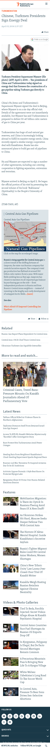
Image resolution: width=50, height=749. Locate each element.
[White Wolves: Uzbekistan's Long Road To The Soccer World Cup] (10, 675)
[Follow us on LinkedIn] (39, 716)
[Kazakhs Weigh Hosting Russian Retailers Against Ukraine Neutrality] (10, 585)
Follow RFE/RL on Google (31, 746)
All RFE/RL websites (9, 746)
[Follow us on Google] (21, 716)
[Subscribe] (9, 722)
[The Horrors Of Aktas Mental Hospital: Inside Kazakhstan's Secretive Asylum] (10, 534)
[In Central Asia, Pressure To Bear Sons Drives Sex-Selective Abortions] (10, 691)
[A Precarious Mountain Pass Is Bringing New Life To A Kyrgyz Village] (10, 661)
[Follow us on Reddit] (9, 716)
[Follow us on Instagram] (15, 716)
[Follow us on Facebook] (33, 716)
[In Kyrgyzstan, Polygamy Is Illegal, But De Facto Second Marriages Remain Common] (10, 644)
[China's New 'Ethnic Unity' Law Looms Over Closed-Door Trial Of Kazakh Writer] (10, 568)
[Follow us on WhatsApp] (4, 722)
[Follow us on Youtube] (4, 716)
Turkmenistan (9, 11)
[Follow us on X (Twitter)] (27, 716)
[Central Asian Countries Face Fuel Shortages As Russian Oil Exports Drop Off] (10, 628)
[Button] (45, 32)
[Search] (46, 746)
